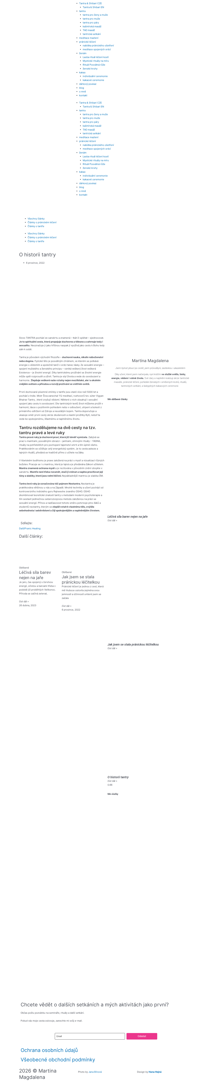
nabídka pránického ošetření (98, 45)
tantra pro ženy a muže (95, 14)
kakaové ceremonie (93, 80)
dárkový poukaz (87, 83)
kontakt (83, 95)
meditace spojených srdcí (97, 49)
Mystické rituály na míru (96, 60)
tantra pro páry (91, 22)
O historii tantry (118, 777)
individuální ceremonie (95, 76)
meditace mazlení (88, 37)
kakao (82, 72)
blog (81, 87)
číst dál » (24, 601)
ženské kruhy (90, 68)
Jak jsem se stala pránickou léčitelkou (133, 644)
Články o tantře (36, 226)
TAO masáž (89, 30)
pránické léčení (87, 41)
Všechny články (36, 218)
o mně (82, 91)
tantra (82, 11)
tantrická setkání (92, 34)
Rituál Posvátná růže (94, 64)
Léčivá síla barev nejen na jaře (128, 516)
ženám (82, 53)
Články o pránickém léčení (42, 222)
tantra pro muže (91, 18)
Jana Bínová (95, 1071)
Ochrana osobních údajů (49, 1050)
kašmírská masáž (92, 26)
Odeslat (142, 1036)
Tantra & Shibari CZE (90, 3)
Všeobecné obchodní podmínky (58, 1060)
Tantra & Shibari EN (93, 7)
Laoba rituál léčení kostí (96, 57)
